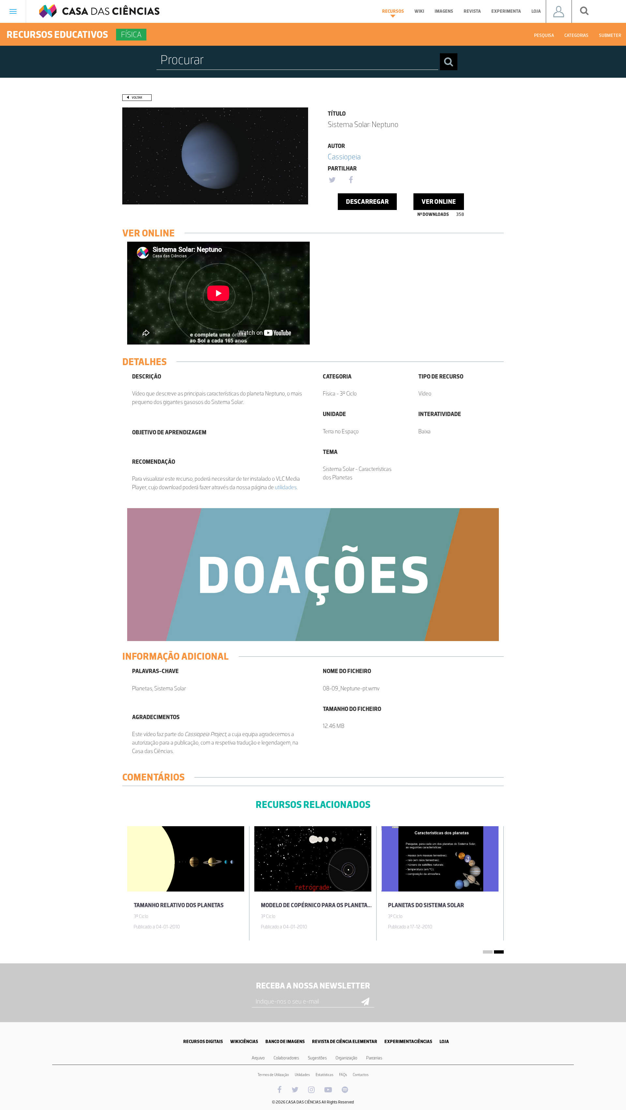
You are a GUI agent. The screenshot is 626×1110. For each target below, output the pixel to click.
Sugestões (317, 1058)
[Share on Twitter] (332, 180)
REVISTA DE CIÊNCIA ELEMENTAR (344, 1041)
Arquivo (258, 1058)
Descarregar (367, 201)
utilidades (286, 487)
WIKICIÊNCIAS (244, 1041)
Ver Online (439, 201)
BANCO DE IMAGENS (285, 1041)
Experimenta (506, 11)
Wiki (419, 11)
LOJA (444, 1041)
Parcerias (374, 1058)
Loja (536, 11)
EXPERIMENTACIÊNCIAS (408, 1041)
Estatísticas (324, 1074)
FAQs (343, 1074)
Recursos (393, 11)
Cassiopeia (344, 156)
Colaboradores (286, 1058)
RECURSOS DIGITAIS (203, 1041)
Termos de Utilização (273, 1074)
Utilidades (302, 1074)
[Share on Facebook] (351, 180)
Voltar (137, 97)
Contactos (360, 1074)
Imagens (444, 11)
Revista (472, 11)
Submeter (610, 35)
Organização (346, 1058)
